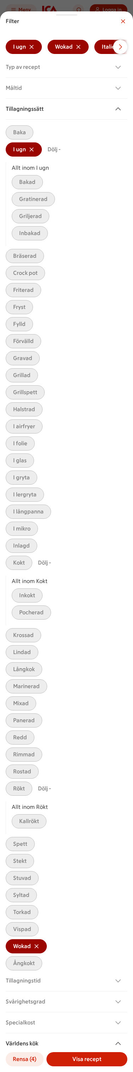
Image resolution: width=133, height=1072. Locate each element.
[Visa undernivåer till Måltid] (119, 88)
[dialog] (66, 541)
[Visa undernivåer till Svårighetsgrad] (119, 1001)
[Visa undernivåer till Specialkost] (119, 1022)
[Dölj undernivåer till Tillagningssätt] (119, 109)
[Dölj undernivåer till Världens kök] (119, 1043)
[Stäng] (123, 21)
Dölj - (54, 149)
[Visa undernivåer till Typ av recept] (119, 67)
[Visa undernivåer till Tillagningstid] (119, 980)
